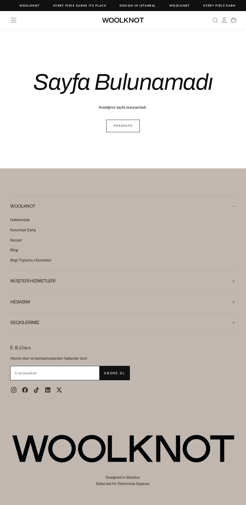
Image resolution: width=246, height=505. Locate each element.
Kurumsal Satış (23, 230)
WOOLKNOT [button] (22, 206)
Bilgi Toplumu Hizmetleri (30, 260)
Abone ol (114, 373)
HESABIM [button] (20, 301)
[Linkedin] (47, 390)
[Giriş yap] (224, 20)
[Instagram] (13, 390)
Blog (14, 250)
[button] (13, 20)
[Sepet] (233, 20)
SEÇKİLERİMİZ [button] (25, 322)
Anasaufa (123, 125)
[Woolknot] (123, 449)
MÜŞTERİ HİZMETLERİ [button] (32, 281)
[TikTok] (36, 390)
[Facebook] (25, 390)
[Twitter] (59, 390)
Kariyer (16, 240)
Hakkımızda (20, 220)
